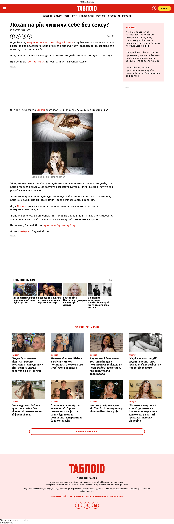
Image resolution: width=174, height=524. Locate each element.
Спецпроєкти (124, 16)
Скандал (58, 16)
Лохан (41, 110)
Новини (131, 27)
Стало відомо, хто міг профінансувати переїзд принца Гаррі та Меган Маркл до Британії (143, 71)
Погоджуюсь (6, 522)
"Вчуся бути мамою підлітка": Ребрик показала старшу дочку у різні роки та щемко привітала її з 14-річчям (27, 364)
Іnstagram (25, 231)
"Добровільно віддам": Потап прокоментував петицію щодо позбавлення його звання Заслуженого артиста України (143, 56)
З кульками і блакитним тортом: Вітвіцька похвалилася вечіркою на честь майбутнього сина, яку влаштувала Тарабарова (106, 366)
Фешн (67, 16)
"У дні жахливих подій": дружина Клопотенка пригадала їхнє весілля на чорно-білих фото (145, 363)
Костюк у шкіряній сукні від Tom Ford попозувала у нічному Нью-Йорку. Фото (106, 408)
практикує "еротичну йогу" (59, 225)
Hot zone (111, 16)
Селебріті (47, 16)
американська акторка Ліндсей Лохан (50, 42)
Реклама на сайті (59, 496)
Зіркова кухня (86, 16)
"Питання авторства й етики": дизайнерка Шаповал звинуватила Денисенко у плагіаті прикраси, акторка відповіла (143, 413)
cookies (25, 520)
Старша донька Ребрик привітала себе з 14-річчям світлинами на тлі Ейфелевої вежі (27, 410)
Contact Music (36, 61)
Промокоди (116, 496)
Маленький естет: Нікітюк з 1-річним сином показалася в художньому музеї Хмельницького (67, 363)
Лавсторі (100, 16)
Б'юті (74, 16)
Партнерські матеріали (97, 496)
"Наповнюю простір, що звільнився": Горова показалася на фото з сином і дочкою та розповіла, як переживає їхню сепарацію (66, 413)
